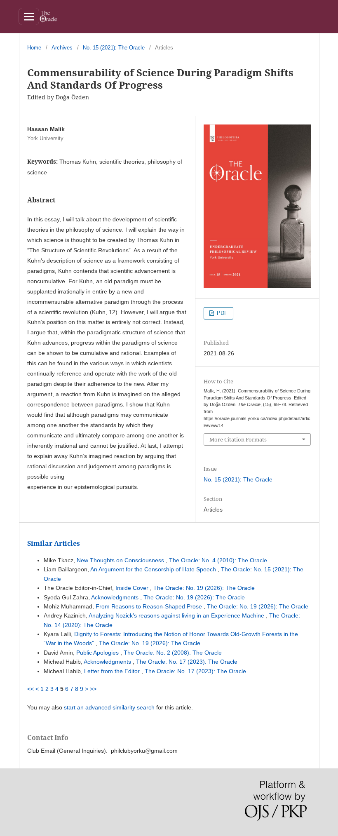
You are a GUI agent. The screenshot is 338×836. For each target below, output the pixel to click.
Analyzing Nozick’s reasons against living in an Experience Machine (177, 615)
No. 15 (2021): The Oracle (114, 48)
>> (93, 689)
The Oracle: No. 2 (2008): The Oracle (173, 652)
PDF (221, 313)
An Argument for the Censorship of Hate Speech (154, 569)
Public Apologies (98, 652)
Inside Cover (132, 588)
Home (34, 48)
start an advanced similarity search (109, 707)
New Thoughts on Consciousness (121, 560)
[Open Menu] (29, 16)
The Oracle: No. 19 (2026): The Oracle (204, 588)
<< (30, 689)
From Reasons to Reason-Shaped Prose (150, 606)
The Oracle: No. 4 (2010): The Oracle (218, 560)
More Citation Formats (238, 439)
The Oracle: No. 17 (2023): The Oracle (186, 661)
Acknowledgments (115, 597)
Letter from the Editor (112, 671)
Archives (62, 48)
